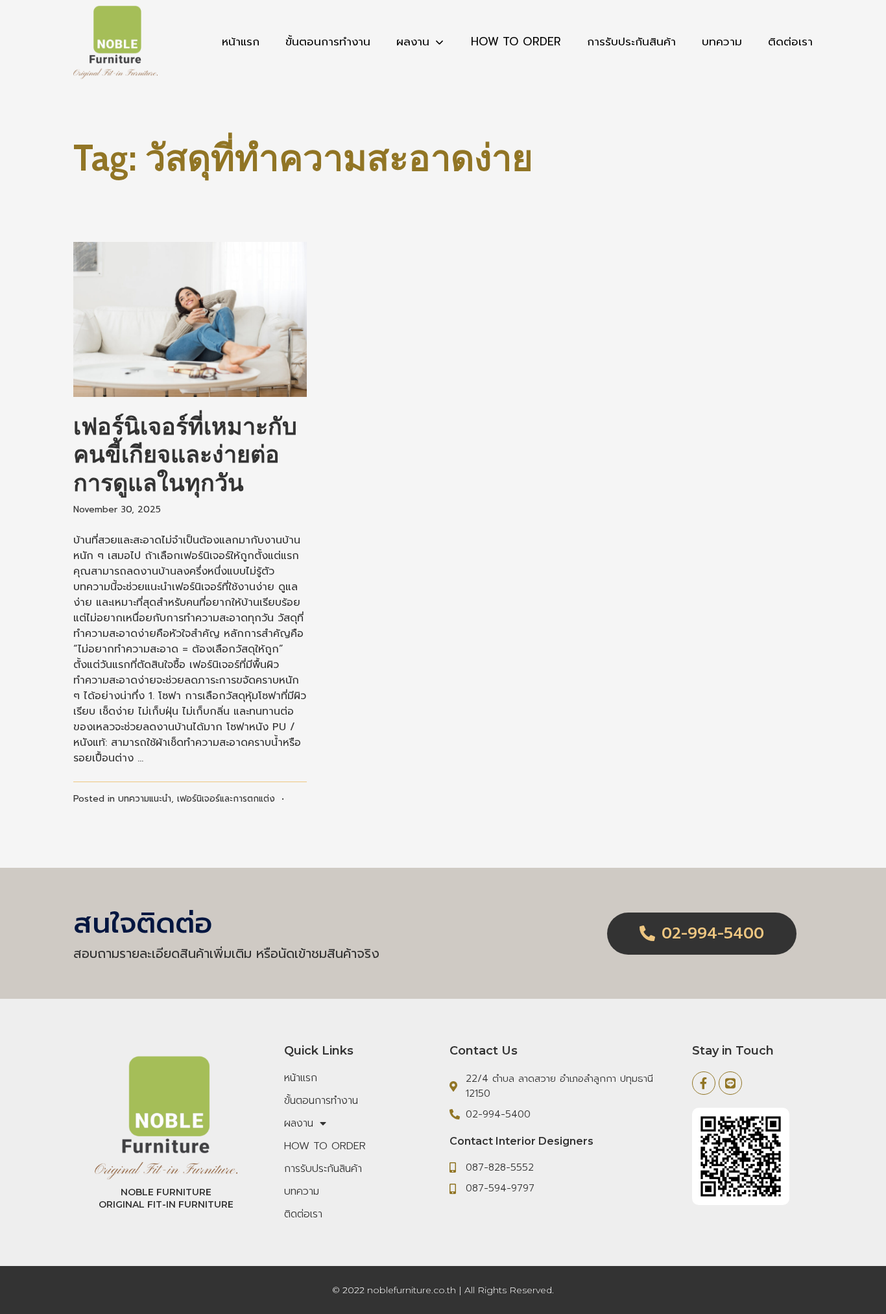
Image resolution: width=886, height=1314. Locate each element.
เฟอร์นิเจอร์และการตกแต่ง (226, 799)
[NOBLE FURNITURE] (115, 42)
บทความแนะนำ (144, 799)
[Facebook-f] (703, 1083)
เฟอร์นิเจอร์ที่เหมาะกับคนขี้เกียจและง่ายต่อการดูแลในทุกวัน (185, 454)
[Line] (730, 1083)
